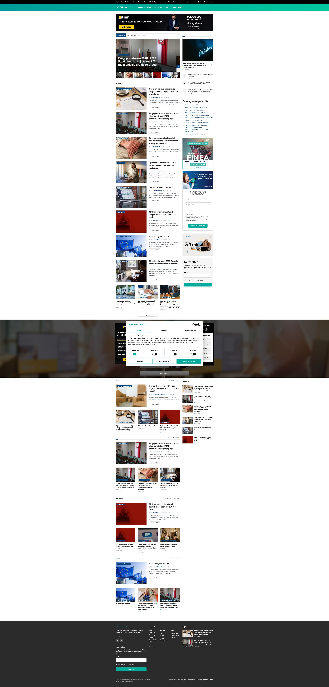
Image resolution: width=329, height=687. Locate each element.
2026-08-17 (166, 190)
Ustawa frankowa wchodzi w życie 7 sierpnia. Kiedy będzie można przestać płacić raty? (169, 605)
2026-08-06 (163, 609)
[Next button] (178, 66)
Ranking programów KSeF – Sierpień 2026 (196, 105)
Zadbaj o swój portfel (123, 236)
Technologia (176, 7)
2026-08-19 (164, 146)
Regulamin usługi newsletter (188, 679)
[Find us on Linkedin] (121, 640)
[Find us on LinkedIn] (200, 2)
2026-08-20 (164, 121)
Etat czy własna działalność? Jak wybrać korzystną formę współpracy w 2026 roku (147, 303)
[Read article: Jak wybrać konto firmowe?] (131, 197)
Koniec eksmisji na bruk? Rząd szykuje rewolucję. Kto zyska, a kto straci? (164, 388)
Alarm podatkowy (122, 113)
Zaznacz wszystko (190, 214)
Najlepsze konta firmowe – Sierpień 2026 (141, 1)
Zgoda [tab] (139, 330)
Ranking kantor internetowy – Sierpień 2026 (197, 115)
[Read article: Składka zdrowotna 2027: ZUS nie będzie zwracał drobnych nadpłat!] (131, 271)
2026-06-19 (141, 552)
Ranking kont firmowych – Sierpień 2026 (196, 107)
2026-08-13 (164, 220)
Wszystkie (171, 380)
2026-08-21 (164, 97)
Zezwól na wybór (164, 361)
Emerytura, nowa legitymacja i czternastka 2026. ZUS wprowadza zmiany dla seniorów (149, 35)
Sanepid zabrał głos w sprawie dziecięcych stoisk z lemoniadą (200, 75)
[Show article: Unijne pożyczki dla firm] (148, 75)
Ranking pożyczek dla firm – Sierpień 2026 (196, 112)
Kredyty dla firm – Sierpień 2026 (194, 120)
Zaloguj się (209, 2)
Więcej (148, 315)
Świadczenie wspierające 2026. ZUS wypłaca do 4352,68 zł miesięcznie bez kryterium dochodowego (147, 606)
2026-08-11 (167, 266)
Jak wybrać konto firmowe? (160, 187)
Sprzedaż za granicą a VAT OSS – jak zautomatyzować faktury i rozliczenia (139, 61)
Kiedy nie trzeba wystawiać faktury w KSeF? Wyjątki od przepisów (168, 546)
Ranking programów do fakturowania (195, 134)
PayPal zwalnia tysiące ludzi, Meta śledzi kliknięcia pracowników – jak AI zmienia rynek (147, 547)
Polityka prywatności (174, 679)
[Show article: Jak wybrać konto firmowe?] (129, 75)
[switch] (154, 354)
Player (162, 633)
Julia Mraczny (156, 239)
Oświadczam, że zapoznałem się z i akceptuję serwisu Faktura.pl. (197, 216)
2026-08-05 (119, 307)
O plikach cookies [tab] (190, 330)
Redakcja (124, 68)
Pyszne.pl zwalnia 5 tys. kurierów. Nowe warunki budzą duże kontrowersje (125, 303)
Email (186, 272)
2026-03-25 (163, 550)
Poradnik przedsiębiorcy (124, 89)
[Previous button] (178, 70)
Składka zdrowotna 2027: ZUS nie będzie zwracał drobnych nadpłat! (163, 262)
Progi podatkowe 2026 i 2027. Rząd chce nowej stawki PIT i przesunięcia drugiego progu (163, 116)
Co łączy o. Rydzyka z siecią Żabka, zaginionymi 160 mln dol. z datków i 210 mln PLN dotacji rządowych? (200, 91)
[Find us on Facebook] (198, 2)
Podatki (158, 7)
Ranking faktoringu (156, 1)
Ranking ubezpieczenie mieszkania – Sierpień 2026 (199, 117)
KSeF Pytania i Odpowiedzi (168, 1)
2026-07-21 (175, 367)
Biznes (149, 7)
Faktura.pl (148, 679)
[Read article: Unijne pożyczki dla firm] (131, 246)
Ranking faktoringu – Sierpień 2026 (194, 110)
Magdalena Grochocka (159, 394)
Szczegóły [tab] (164, 330)
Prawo (167, 7)
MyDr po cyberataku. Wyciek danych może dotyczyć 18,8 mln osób (162, 214)
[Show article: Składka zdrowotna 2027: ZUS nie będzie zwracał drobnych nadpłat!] (157, 75)
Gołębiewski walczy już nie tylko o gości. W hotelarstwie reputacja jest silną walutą (194, 65)
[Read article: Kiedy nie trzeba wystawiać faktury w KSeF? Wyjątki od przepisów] (170, 535)
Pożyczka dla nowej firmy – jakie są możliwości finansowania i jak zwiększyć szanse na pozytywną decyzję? (170, 304)
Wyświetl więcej (164, 373)
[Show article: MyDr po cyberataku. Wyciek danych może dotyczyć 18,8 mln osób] (138, 75)
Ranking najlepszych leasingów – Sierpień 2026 (198, 122)
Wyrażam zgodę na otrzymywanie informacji (196, 219)
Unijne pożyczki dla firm (159, 236)
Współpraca (128, 1)
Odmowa (140, 361)
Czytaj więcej (155, 107)
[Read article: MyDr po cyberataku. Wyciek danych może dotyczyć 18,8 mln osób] (131, 221)
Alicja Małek (156, 97)
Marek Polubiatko (158, 190)
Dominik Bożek (156, 121)
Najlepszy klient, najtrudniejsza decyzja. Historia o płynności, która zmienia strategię (164, 91)
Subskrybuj (198, 285)
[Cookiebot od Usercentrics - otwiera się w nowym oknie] (193, 324)
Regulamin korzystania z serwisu (205, 679)
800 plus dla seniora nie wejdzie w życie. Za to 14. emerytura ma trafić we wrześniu (200, 83)
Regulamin (189, 217)
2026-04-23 (169, 394)
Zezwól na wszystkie (189, 361)
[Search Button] (212, 7)
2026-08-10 (141, 611)
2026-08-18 (162, 171)
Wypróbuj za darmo (198, 225)
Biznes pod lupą (121, 297)
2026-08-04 (141, 307)
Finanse (140, 7)
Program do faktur (120, 1)
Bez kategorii (123, 55)
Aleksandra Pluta (158, 266)
